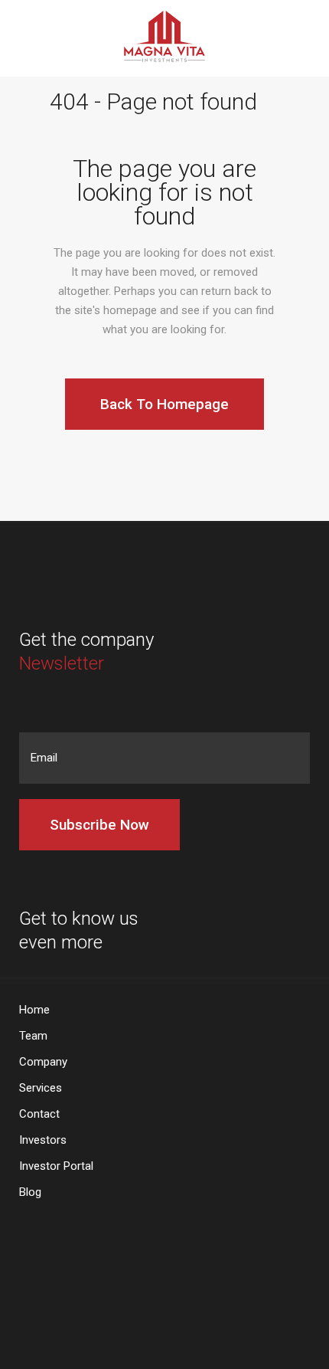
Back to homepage (164, 404)
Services (40, 1088)
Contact (39, 1114)
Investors (43, 1140)
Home (34, 1010)
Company (43, 1062)
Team (33, 1036)
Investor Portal (56, 1166)
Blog (30, 1192)
